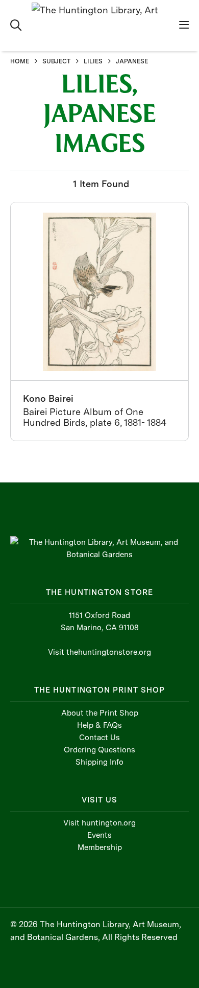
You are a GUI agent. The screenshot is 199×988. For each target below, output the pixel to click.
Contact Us (99, 737)
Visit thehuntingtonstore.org (99, 652)
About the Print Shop (99, 713)
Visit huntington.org (99, 823)
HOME (19, 61)
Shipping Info (99, 762)
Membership (100, 847)
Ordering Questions (99, 749)
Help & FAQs (99, 725)
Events (99, 835)
